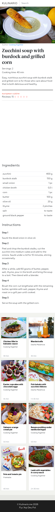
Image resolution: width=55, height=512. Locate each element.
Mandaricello (37, 341)
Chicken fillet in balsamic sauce (10, 342)
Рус (21, 508)
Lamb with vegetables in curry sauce (40, 471)
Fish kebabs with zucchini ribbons (39, 385)
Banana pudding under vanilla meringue (41, 428)
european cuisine (10, 94)
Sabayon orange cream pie (10, 428)
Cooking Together (16, 45)
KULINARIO (9, 3)
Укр (25, 508)
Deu (30, 508)
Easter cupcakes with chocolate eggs (13, 385)
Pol (34, 508)
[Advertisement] (27, 132)
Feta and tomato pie (12, 474)
